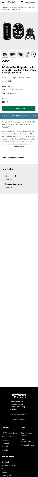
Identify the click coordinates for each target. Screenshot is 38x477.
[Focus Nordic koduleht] (11, 2)
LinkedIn (5, 450)
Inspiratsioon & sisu (9, 465)
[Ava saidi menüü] (4, 2)
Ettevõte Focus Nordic (26, 434)
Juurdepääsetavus (28, 445)
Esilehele (4, 7)
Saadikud (5, 462)
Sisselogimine (31, 3)
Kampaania (6, 469)
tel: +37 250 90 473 (9, 436)
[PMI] (5, 61)
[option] (5, 54)
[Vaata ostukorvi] (21, 2)
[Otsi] (17, 2)
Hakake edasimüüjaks (26, 440)
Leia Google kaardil (19, 419)
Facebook (5, 443)
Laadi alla (8, 179)
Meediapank (6, 476)
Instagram (5, 440)
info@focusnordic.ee (9, 433)
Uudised (5, 472)
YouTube (5, 447)
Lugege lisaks (7, 81)
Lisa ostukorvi (20, 108)
